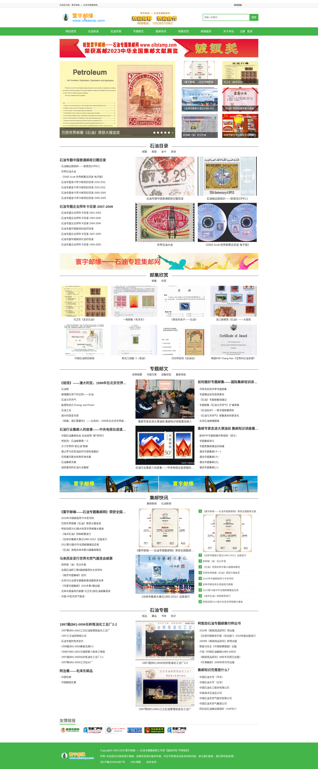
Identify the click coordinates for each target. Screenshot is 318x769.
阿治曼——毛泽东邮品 (76, 671)
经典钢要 (137, 374)
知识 (173, 616)
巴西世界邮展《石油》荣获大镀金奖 (81, 523)
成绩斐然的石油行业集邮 (75, 467)
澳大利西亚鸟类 (70, 415)
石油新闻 (166, 503)
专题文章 (152, 374)
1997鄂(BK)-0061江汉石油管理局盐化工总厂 (85, 630)
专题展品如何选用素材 (211, 394)
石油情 (65, 389)
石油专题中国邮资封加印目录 (77, 228)
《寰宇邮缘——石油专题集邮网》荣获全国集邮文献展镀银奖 (104, 512)
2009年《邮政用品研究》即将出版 (218, 641)
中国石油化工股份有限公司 (214, 687)
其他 (173, 151)
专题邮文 (138, 31)
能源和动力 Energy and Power (77, 405)
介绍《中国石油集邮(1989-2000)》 (218, 651)
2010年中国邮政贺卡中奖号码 (77, 518)
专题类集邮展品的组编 (211, 446)
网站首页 (71, 31)
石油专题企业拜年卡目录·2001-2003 (81, 212)
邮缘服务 (206, 31)
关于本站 (228, 31)
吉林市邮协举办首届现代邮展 (218, 584)
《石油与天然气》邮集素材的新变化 (219, 415)
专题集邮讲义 (206, 440)
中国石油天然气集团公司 (213, 703)
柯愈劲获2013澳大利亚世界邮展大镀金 (82, 528)
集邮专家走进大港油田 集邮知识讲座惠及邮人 (231, 428)
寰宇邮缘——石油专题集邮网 (78, 755)
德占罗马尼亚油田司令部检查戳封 (80, 451)
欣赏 (163, 280)
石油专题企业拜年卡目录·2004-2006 (81, 223)
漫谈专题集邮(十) (208, 456)
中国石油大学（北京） (211, 682)
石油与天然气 (68, 399)
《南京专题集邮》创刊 (73, 575)
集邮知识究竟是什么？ (214, 670)
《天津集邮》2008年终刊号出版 (217, 662)
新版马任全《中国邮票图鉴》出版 (218, 646)
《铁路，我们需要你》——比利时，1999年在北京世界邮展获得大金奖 (100, 420)
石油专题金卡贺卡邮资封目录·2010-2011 (83, 182)
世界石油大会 (68, 171)
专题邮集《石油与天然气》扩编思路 (219, 405)
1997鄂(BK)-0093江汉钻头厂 (77, 662)
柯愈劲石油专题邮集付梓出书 (219, 623)
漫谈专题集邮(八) (208, 467)
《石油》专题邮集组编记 (213, 399)
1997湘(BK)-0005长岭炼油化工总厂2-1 (82, 657)
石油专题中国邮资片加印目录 (77, 239)
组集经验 (166, 374)
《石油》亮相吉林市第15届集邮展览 (81, 549)
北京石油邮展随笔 (209, 420)
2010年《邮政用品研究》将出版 (217, 630)
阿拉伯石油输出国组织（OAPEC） (218, 708)
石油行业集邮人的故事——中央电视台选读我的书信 (98, 429)
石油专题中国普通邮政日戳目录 (83, 160)
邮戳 (144, 151)
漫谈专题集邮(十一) (210, 451)
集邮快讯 (161, 31)
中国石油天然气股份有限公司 (215, 698)
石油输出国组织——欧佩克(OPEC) (80, 166)
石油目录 (93, 31)
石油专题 (116, 31)
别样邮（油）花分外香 (73, 564)
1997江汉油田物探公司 (73, 635)
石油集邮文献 (68, 462)
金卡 (163, 151)
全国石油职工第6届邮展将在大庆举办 (81, 569)
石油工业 (66, 410)
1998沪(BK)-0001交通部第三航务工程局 (83, 651)
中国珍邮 (66, 677)
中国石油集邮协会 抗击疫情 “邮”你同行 (82, 435)
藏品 (154, 616)
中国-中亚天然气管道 (72, 596)
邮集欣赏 (183, 31)
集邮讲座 (181, 374)
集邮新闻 (152, 503)
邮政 (154, 151)
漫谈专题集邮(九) (208, 462)
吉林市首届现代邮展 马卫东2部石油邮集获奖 (85, 591)
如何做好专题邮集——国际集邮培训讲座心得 (231, 382)
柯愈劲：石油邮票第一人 (75, 440)
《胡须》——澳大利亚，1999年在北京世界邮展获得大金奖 (103, 383)
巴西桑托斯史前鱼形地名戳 (76, 456)
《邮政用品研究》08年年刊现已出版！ (220, 657)
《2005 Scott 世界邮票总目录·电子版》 (82, 176)
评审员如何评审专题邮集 (213, 389)
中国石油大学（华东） (211, 677)
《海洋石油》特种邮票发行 (76, 534)
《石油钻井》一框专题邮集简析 (216, 410)
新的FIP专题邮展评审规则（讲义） (218, 435)
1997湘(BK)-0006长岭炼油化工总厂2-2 (88, 624)
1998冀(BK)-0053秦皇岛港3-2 (77, 646)
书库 (163, 616)
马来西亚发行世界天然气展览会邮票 (86, 558)
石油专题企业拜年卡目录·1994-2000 (81, 218)
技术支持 (151, 762)
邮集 (154, 280)
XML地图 (136, 762)
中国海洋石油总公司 (210, 693)
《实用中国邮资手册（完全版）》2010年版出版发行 (227, 635)
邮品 (144, 616)
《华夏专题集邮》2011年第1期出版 (80, 585)
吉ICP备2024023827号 (112, 762)
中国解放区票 (68, 682)
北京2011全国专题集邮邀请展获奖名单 (82, 580)
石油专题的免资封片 (72, 641)
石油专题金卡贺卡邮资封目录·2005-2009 (83, 192)
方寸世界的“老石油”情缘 (74, 446)
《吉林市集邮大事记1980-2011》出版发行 (84, 539)
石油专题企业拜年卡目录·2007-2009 (86, 206)
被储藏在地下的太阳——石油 (77, 394)
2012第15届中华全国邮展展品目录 (80, 544)
